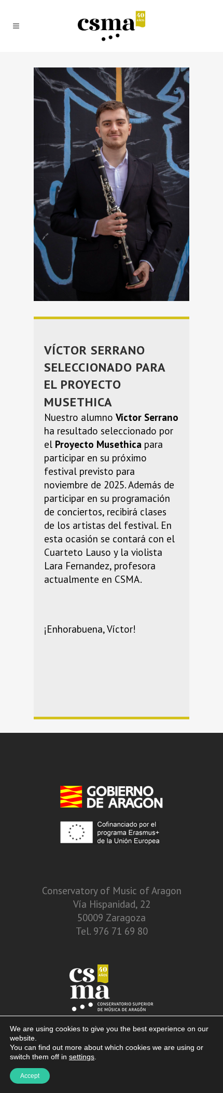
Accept (29, 1076)
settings (81, 1057)
